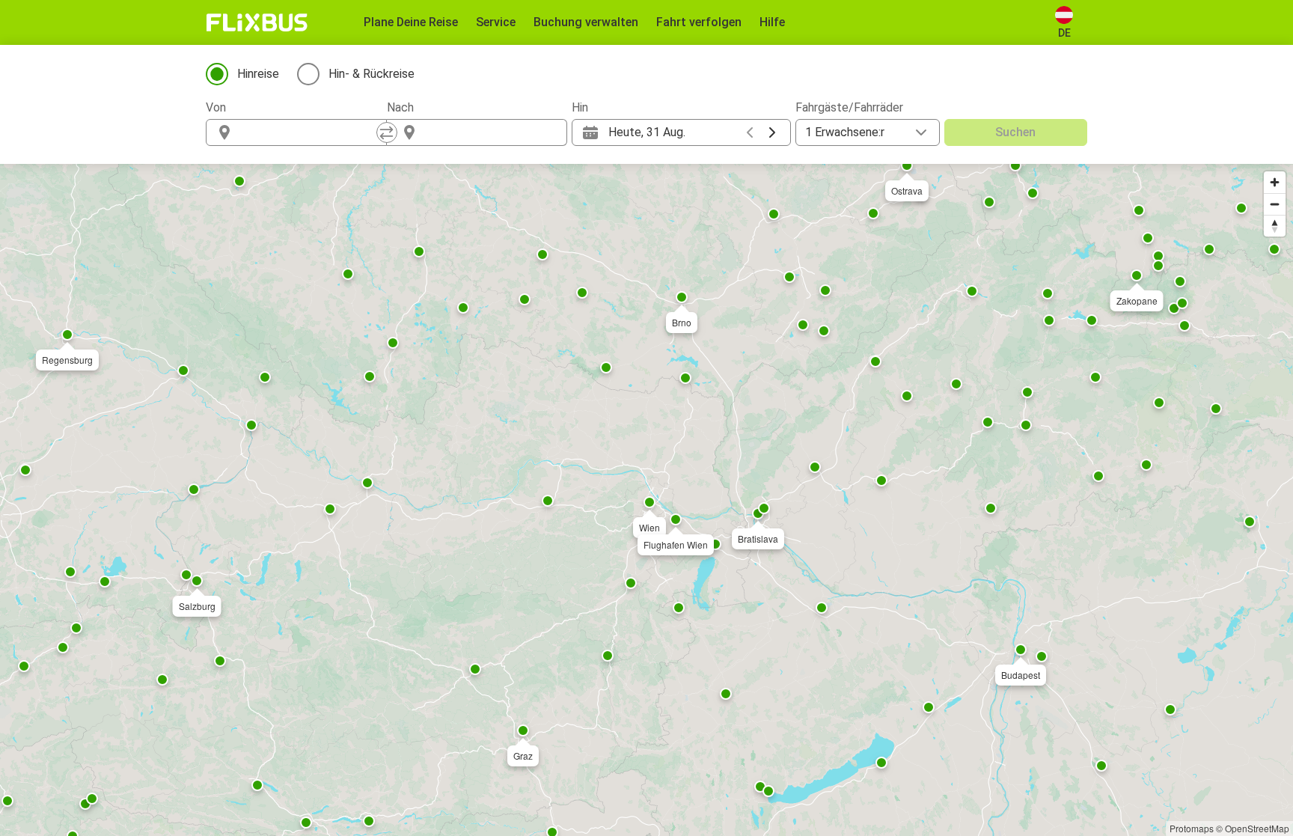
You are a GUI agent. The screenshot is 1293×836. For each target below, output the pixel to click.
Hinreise (258, 74)
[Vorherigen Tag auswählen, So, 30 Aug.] (750, 132)
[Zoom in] (1275, 182)
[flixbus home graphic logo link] (257, 22)
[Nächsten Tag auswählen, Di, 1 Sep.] (772, 132)
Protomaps (1192, 828)
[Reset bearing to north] (1275, 226)
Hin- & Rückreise (371, 74)
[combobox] (309, 132)
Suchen (1015, 132)
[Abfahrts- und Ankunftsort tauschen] (386, 132)
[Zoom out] (1275, 204)
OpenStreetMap (1257, 828)
